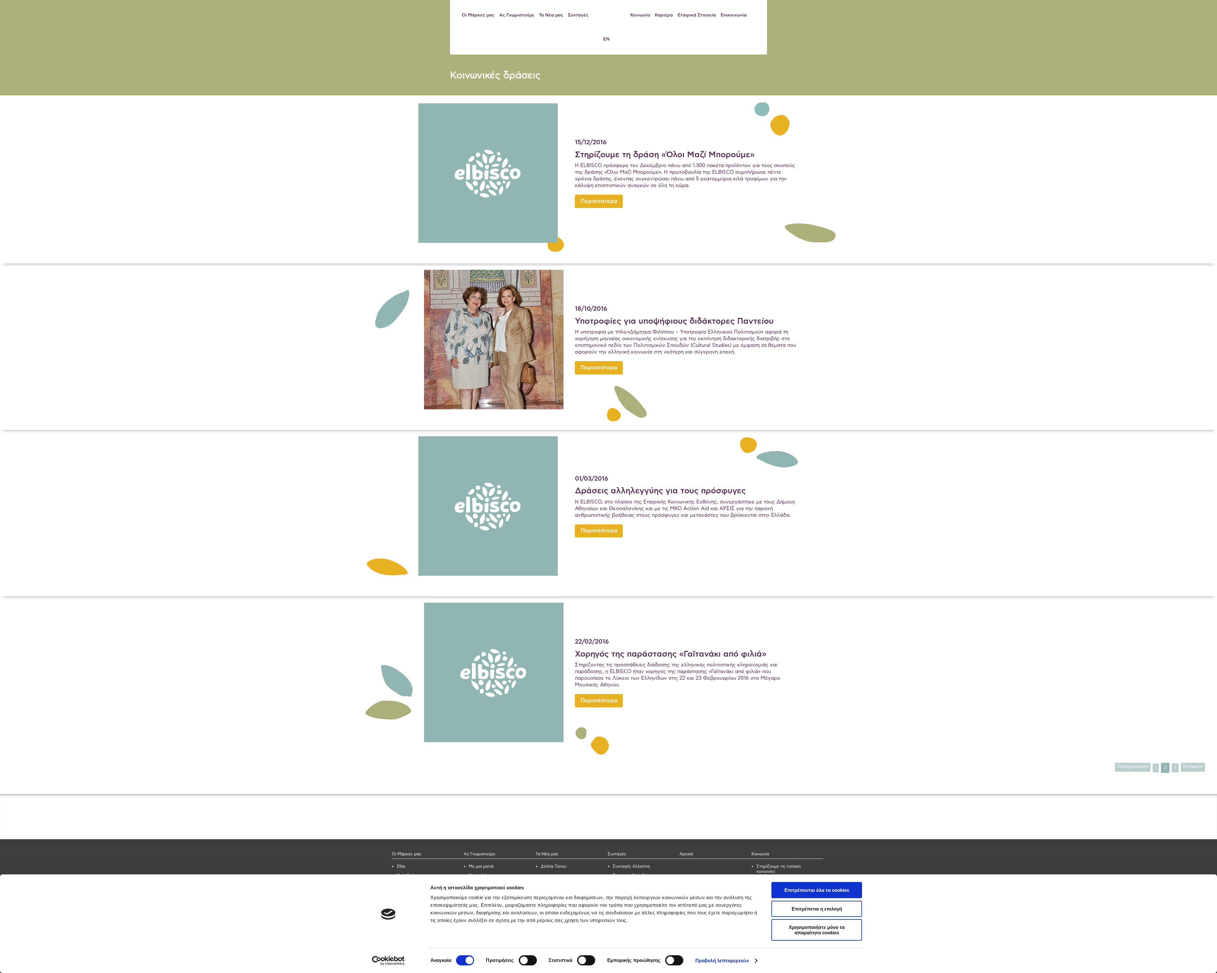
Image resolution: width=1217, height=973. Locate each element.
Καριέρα (664, 15)
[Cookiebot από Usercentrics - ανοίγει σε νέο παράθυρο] (388, 960)
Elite (401, 867)
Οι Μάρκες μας (478, 15)
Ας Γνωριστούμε (516, 15)
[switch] (528, 960)
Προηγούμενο (1132, 766)
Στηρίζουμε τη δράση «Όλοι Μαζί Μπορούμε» (665, 155)
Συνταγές (578, 15)
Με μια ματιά (481, 867)
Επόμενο (1193, 766)
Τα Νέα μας (551, 15)
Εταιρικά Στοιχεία (697, 15)
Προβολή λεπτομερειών (722, 960)
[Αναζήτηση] (756, 15)
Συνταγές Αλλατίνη (631, 867)
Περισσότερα (599, 201)
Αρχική (686, 854)
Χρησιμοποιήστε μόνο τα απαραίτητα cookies (817, 929)
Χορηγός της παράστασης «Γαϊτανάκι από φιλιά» (670, 654)
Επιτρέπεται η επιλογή (817, 908)
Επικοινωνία (734, 15)
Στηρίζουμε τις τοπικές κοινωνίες (779, 869)
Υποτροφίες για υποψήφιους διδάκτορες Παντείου (674, 321)
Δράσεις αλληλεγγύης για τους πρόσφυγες (660, 491)
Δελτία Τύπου (553, 867)
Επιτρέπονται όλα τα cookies (816, 890)
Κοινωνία (640, 15)
